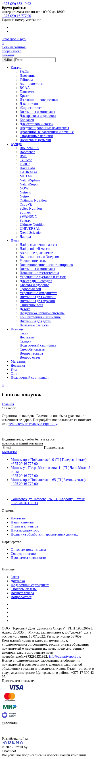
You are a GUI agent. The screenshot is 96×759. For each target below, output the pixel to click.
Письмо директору (25, 530)
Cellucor (26, 160)
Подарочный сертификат (39, 345)
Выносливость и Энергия (39, 257)
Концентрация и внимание (40, 317)
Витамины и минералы (37, 112)
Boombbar (27, 152)
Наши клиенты (22, 522)
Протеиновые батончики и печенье (47, 132)
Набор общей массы (35, 249)
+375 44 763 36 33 (24, 503)
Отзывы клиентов (24, 526)
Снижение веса (31, 305)
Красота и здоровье (34, 285)
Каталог (17, 67)
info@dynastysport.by (64, 656)
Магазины (18, 361)
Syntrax (25, 220)
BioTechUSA (29, 148)
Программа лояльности (28, 557)
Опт (14, 373)
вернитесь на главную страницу (32, 424)
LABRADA (29, 172)
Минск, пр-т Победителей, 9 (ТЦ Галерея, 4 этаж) (48, 459)
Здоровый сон (30, 289)
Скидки (25, 341)
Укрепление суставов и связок (43, 277)
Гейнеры (26, 79)
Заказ (24, 333)
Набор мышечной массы (38, 245)
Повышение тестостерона (39, 273)
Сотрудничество (23, 553)
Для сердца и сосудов (36, 281)
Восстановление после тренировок (46, 265)
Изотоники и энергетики (39, 100)
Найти (8, 59)
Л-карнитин (29, 104)
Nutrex (24, 196)
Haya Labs (27, 168)
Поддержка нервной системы (42, 313)
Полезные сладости (34, 325)
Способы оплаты (33, 349)
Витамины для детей (35, 321)
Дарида (25, 236)
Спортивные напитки (36, 136)
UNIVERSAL (30, 228)
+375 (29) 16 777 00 (16, 16)
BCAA (25, 87)
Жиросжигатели (32, 108)
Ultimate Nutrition (32, 224)
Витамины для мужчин (37, 301)
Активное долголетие (36, 253)
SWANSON (28, 216)
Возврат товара (31, 353)
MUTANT (27, 176)
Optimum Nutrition (33, 200)
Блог (14, 369)
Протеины (27, 75)
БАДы (24, 71)
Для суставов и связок (36, 124)
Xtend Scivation (31, 232)
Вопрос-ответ (30, 357)
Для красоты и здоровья (38, 116)
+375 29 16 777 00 (24, 464)
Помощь (17, 329)
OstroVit (26, 204)
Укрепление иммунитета (38, 293)
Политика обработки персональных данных (44, 534)
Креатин (26, 96)
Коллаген (27, 120)
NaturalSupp (29, 184)
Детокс (25, 309)
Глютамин (27, 92)
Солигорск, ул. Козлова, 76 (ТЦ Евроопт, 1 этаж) (48, 499)
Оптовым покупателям (28, 549)
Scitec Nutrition (31, 208)
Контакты (9, 452)
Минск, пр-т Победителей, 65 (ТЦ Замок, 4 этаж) (48, 480)
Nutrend (25, 192)
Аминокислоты (31, 83)
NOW (24, 188)
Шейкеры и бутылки (35, 140)
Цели (15, 240)
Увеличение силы (33, 261)
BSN (23, 156)
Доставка (27, 337)
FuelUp (25, 164)
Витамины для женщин (38, 297)
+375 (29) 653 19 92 (16, 4)
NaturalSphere (30, 180)
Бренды (16, 144)
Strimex (25, 212)
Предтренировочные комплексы (44, 128)
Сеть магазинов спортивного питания (14, 51)
